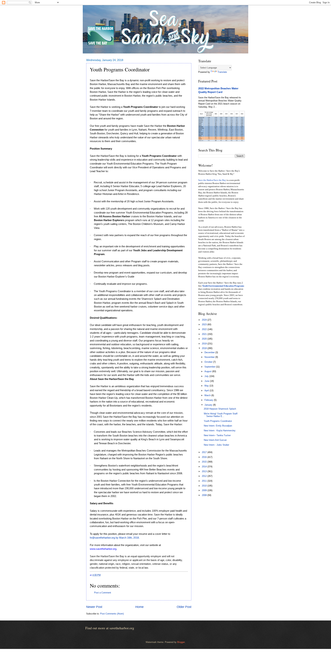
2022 (204, 329)
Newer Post (94, 607)
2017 (204, 452)
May (206, 385)
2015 (204, 461)
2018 (204, 348)
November (209, 357)
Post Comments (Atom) (112, 613)
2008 (204, 495)
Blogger (181, 642)
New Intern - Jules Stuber (216, 445)
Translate (222, 72)
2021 (204, 334)
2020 (204, 338)
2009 (204, 490)
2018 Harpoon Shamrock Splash (220, 408)
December (209, 352)
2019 (204, 343)
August (208, 371)
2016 (204, 457)
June (207, 381)
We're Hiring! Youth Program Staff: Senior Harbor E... (221, 415)
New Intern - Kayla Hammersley (219, 430)
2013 (204, 471)
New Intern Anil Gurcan (215, 440)
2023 (204, 324)
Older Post (184, 607)
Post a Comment (102, 592)
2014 (204, 466)
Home (139, 607)
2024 (204, 320)
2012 (204, 476)
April (207, 390)
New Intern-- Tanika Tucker (217, 435)
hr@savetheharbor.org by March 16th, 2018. (114, 537)
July (206, 376)
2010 (204, 485)
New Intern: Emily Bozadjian (218, 425)
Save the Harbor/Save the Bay (212, 180)
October (208, 362)
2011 (204, 481)
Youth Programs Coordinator (218, 421)
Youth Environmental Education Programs (223, 286)
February (209, 400)
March (207, 395)
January (208, 405)
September (210, 366)
